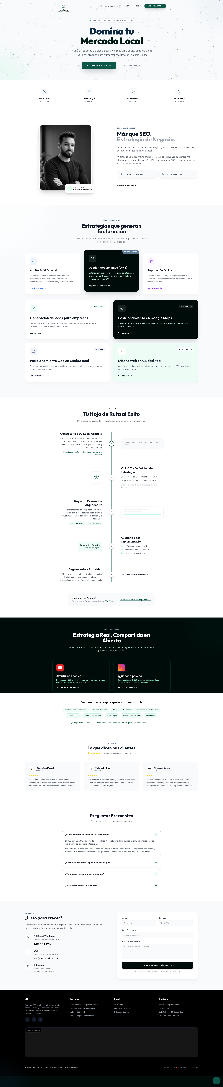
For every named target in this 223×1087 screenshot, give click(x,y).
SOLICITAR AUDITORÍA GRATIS (157, 965)
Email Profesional (129, 930)
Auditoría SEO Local (77, 1012)
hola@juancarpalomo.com (46, 958)
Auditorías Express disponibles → (135, 599)
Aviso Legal (118, 1005)
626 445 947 (42, 943)
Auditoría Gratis (155, 6)
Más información (155, 288)
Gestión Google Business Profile (82, 1016)
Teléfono (162, 918)
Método (129, 6)
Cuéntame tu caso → (127, 185)
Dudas (138, 6)
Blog (120, 6)
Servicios (109, 6)
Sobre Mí (98, 6)
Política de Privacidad (122, 1008)
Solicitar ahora (36, 288)
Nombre (125, 918)
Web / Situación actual (131, 942)
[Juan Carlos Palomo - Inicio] (63, 8)
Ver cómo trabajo (129, 65)
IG (34, 1019)
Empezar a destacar (98, 285)
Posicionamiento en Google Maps (82, 1008)
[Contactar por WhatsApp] (216, 1080)
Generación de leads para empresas (84, 1005)
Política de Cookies (121, 1012)
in (40, 1019)
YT (27, 1019)
